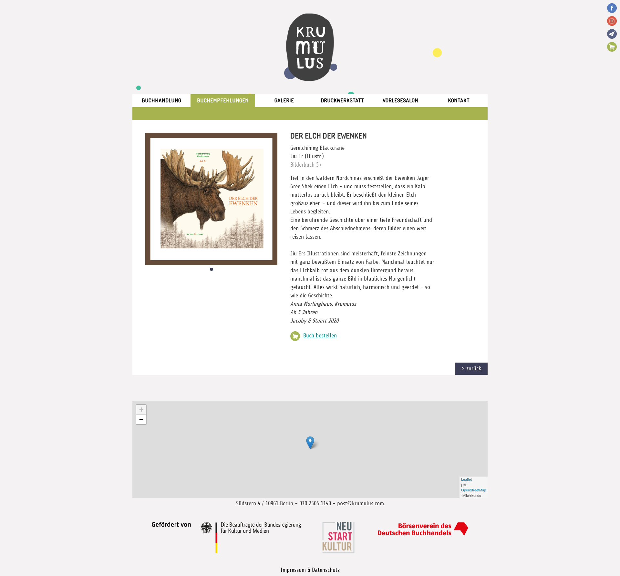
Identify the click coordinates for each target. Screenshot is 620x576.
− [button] (141, 419)
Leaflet (466, 479)
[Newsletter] (612, 34)
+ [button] (141, 410)
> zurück (471, 368)
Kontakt (459, 100)
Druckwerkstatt (342, 100)
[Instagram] (612, 21)
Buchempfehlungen (223, 100)
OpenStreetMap (473, 489)
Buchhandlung (161, 100)
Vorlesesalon (400, 100)
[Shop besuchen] (612, 47)
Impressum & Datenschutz (310, 570)
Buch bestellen (320, 336)
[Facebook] (612, 8)
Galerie (284, 100)
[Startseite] (310, 47)
